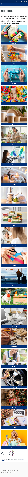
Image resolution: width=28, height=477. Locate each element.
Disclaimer (14, 472)
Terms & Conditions (4, 472)
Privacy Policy (10, 472)
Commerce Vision (15, 470)
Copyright (3, 465)
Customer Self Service (8, 470)
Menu (2, 7)
